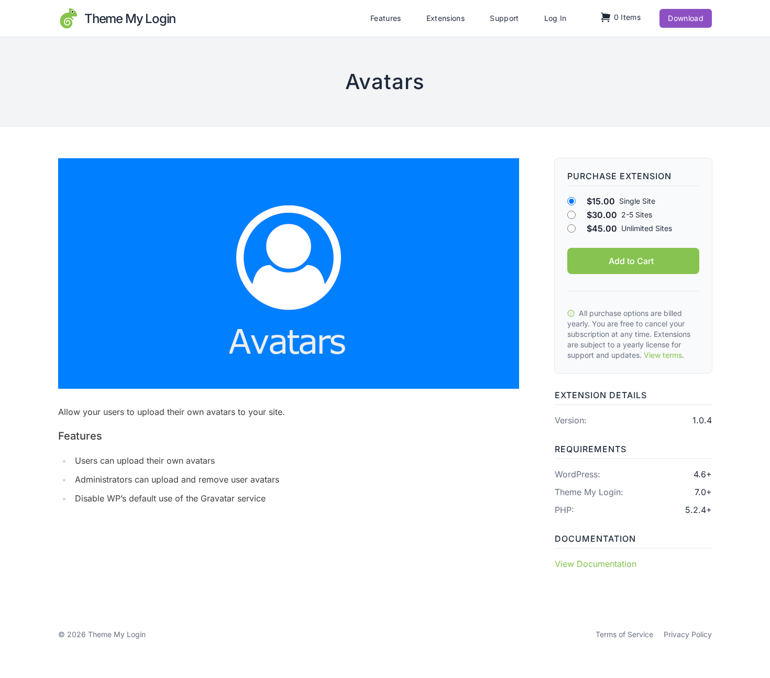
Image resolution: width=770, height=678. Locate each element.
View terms (663, 355)
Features (385, 18)
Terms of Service (624, 634)
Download (685, 18)
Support (504, 18)
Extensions (445, 18)
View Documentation (595, 564)
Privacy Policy (688, 634)
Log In (555, 18)
